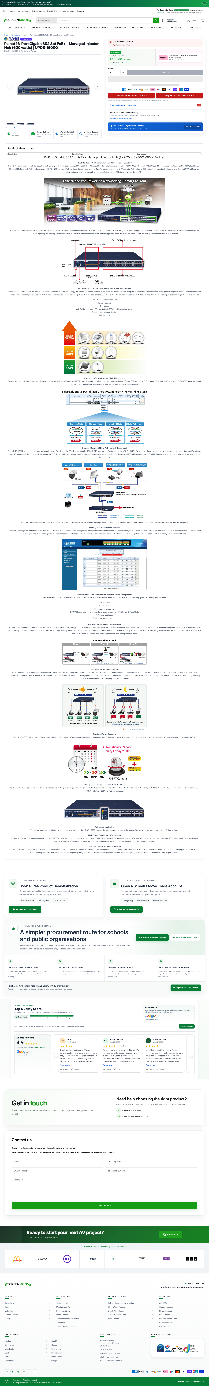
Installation (9, 1310)
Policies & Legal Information (189, 1381)
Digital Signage (15, 28)
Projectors (137, 28)
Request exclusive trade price (131, 95)
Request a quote (187, 1026)
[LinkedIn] (24, 1371)
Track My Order (52, 11)
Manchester (9, 1349)
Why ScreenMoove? (67, 11)
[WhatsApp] (29, 1371)
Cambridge (9, 1360)
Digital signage (62, 1314)
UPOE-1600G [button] (13, 51)
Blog (4, 11)
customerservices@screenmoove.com (182, 1287)
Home (6, 35)
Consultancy (10, 1303)
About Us (163, 1303)
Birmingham (9, 1345)
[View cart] (202, 20)
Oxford (54, 1345)
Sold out (165, 72)
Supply (7, 1318)
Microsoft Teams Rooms (117, 1314)
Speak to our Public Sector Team (121, 118)
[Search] (156, 20)
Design (7, 1307)
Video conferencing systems (67, 1318)
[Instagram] (18, 1371)
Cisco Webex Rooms (116, 1307)
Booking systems (63, 1310)
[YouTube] (35, 1371)
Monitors (119, 28)
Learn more (177, 58)
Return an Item (165, 1326)
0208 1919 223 (25, 4)
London (8, 1341)
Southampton (56, 1349)
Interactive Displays (69, 28)
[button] (155, 79)
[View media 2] (20, 124)
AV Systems (176, 28)
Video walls (60, 1322)
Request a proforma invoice (179, 95)
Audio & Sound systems (65, 1326)
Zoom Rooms (113, 1318)
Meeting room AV (63, 1307)
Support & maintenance (14, 1314)
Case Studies (164, 1314)
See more (65, 1065)
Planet (33, 51)
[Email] (7, 1371)
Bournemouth (56, 1352)
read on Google (39, 1047)
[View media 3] (30, 124)
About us (12, 11)
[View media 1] (10, 124)
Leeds (7, 1352)
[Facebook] (12, 1371)
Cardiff (54, 1341)
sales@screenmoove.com (110, 1353)
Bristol (7, 1356)
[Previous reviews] (56, 1055)
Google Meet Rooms (116, 1310)
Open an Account (24, 11)
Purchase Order (165, 1322)
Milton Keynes (57, 1356)
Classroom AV (62, 1303)
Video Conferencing (96, 28)
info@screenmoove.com (138, 1116)
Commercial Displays (41, 28)
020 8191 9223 (135, 1110)
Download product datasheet (155, 105)
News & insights (165, 1310)
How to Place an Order (168, 1318)
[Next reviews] (191, 1055)
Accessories (157, 28)
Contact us (80, 11)
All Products (15, 35)
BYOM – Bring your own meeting (121, 1303)
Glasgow (54, 1360)
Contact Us (195, 28)
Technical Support (38, 11)
